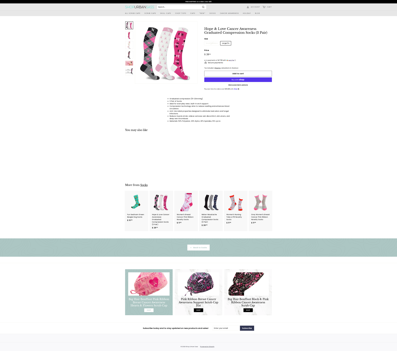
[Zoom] (166, 52)
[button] (238, 60)
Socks (213, 13)
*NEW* (202, 13)
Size (206, 39)
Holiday (247, 13)
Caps (192, 13)
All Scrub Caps (132, 13)
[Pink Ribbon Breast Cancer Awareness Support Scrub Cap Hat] (198, 284)
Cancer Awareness (229, 13)
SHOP (149, 310)
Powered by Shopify (207, 347)
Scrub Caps (150, 13)
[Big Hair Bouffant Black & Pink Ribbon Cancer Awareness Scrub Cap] (248, 284)
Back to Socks (200, 247)
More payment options (238, 85)
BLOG (257, 13)
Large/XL (225, 43)
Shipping (217, 68)
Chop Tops (180, 13)
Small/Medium (212, 43)
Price (206, 50)
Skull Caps (165, 13)
